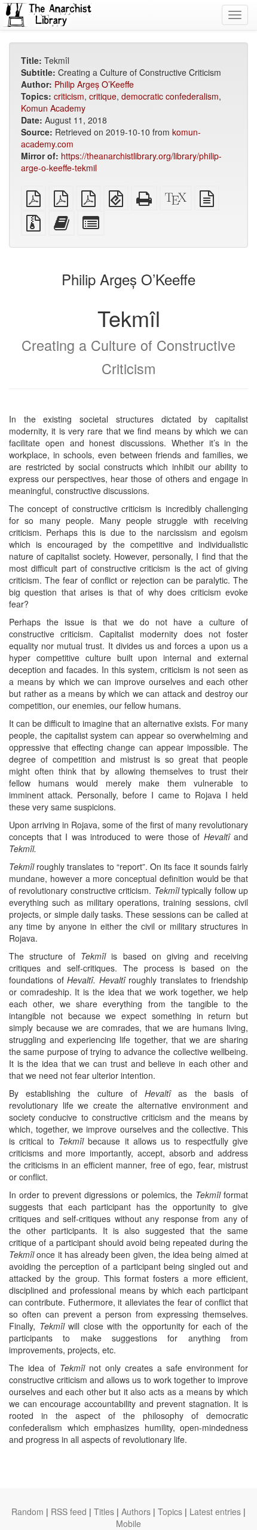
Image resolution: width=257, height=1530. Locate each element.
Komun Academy (53, 108)
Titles (104, 1511)
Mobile (128, 1523)
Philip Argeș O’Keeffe (94, 84)
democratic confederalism (170, 96)
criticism (69, 96)
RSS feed (69, 1511)
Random (27, 1511)
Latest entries (215, 1511)
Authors (136, 1511)
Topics (170, 1511)
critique (103, 96)
